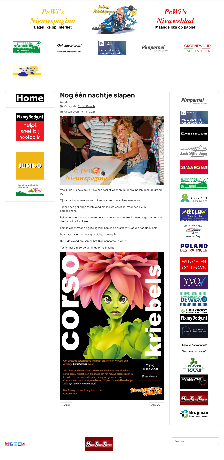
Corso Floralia (86, 106)
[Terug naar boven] (218, 453)
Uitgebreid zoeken (183, 450)
